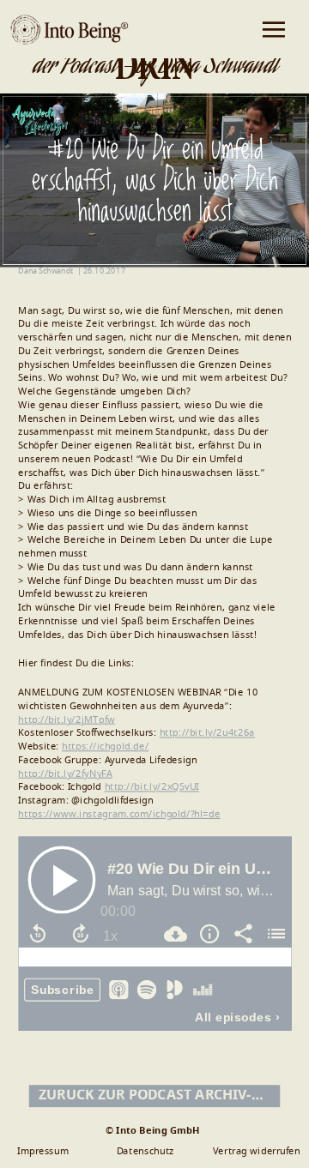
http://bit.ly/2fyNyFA (65, 774)
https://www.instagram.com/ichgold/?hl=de (119, 814)
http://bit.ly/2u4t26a (207, 733)
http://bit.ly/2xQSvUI (152, 787)
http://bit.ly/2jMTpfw (66, 720)
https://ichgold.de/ (105, 746)
